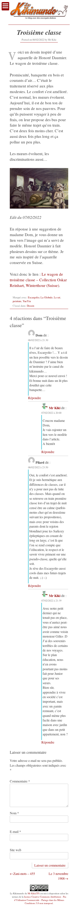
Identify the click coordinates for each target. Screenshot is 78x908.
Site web (15, 850)
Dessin (30, 306)
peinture (17, 301)
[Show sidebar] (5, 6)
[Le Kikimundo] (39, 21)
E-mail (15, 831)
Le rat (57, 297)
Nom (14, 813)
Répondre (34, 398)
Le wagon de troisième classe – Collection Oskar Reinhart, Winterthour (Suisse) (38, 280)
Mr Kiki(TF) (34, 893)
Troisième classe (39, 32)
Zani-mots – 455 (24, 873)
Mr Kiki (52, 39)
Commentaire (20, 781)
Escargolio (33, 297)
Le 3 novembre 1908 (58, 875)
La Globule (47, 297)
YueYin (27, 301)
